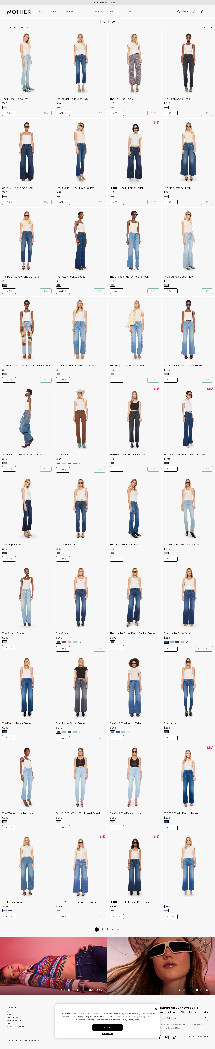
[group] (27, 63)
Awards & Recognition (16, 1020)
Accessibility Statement (16, 1026)
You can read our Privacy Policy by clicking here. (118, 1019)
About (9, 1011)
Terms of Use (174, 1028)
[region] (27, 63)
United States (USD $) (198, 1036)
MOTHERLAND (13, 1017)
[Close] (155, 1009)
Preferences (107, 1033)
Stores (9, 1014)
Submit (206, 1020)
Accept (107, 1027)
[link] (27, 70)
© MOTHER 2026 (14, 1040)
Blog (8, 1023)
